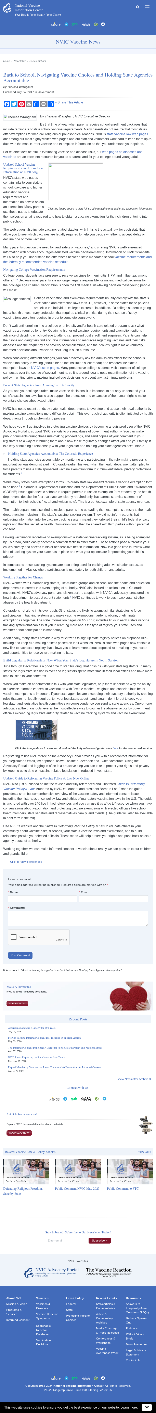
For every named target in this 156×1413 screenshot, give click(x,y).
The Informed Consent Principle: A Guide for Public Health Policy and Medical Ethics (55, 1047)
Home (6, 61)
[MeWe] (86, 1098)
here (115, 748)
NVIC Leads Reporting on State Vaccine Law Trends (36, 1057)
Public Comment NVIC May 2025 (77, 1188)
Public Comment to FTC (123, 1188)
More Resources (136, 1344)
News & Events (106, 1298)
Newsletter (20, 61)
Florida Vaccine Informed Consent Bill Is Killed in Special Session (44, 1037)
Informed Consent (17, 1319)
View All (143, 1152)
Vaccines (42, 1298)
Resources (133, 1298)
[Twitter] (103, 24)
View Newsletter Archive (133, 1079)
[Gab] (74, 24)
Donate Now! (17, 1003)
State (69, 1309)
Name (14, 892)
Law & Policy (75, 1298)
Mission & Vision (16, 1303)
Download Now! (19, 1133)
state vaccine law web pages (127, 134)
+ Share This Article (69, 102)
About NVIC (14, 1298)
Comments (17, 907)
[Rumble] (96, 24)
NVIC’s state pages (45, 367)
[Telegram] (66, 24)
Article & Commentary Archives (104, 1318)
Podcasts (132, 1328)
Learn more (128, 1407)
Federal (71, 1303)
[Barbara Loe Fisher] (26, 1171)
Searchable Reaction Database (43, 1330)
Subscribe (98, 1240)
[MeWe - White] (86, 24)
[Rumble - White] (97, 1098)
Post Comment (20, 955)
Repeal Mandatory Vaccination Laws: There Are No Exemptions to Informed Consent (55, 1067)
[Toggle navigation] (147, 7)
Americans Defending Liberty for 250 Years (31, 1028)
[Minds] (56, 24)
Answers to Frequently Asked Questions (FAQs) (137, 1308)
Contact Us (133, 1360)
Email (84, 892)
